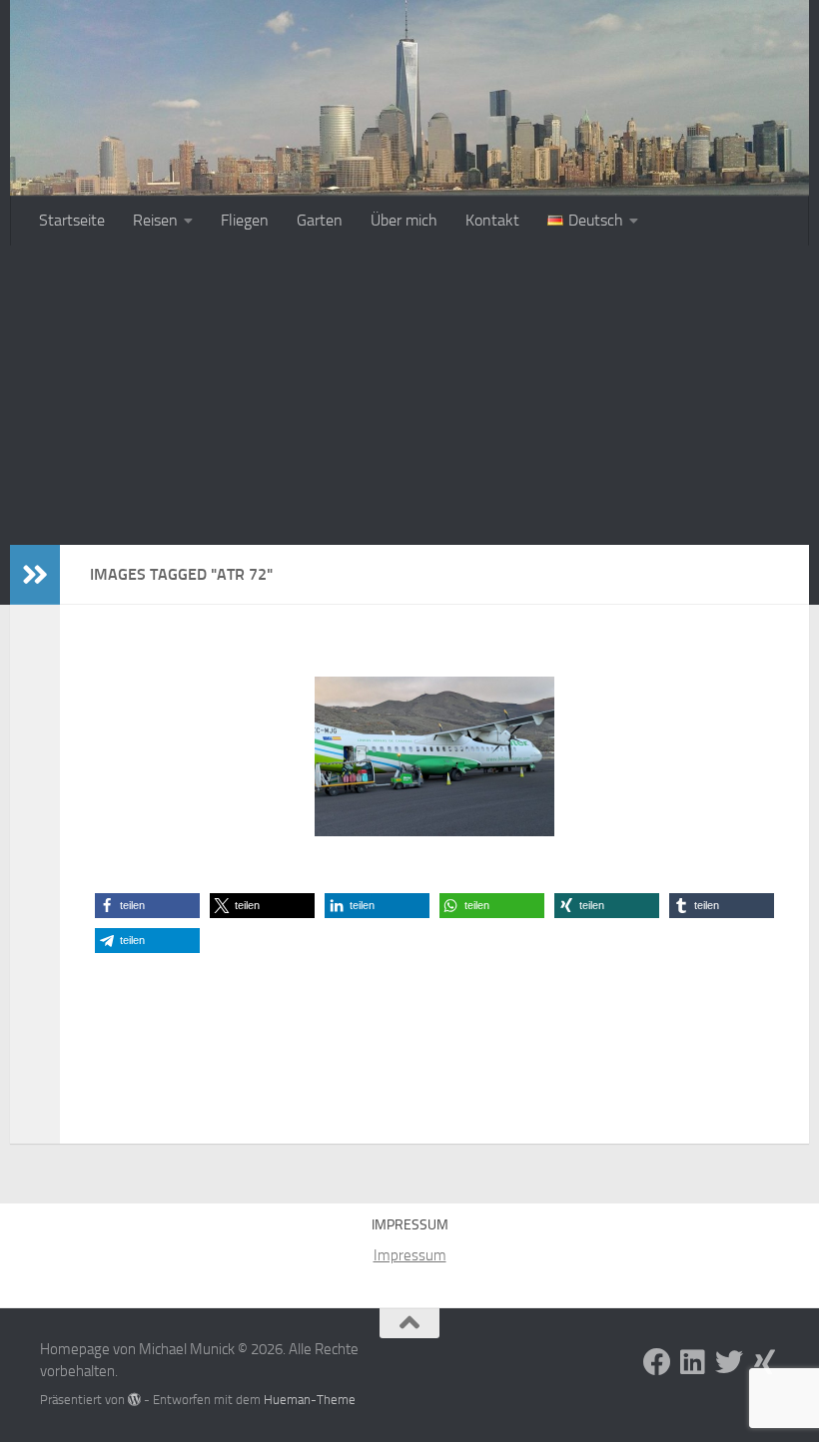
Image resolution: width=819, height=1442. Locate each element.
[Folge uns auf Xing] (765, 1362)
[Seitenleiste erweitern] (35, 575)
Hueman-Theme (310, 1399)
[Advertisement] (409, 395)
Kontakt (492, 220)
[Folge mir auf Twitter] (729, 1362)
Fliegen (245, 220)
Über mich (404, 220)
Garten (320, 220)
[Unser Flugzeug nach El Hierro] (434, 756)
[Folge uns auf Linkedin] (693, 1362)
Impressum (410, 1255)
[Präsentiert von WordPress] (134, 1399)
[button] (147, 905)
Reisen (155, 220)
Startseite (72, 220)
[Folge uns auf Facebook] (657, 1362)
